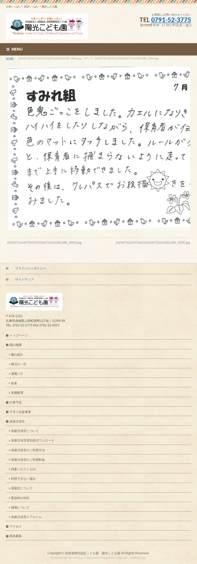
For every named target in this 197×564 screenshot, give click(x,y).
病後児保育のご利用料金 (28, 460)
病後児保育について (25, 431)
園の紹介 (17, 354)
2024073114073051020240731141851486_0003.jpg (44, 243)
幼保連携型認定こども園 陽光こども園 (92, 553)
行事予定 (15, 402)
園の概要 (15, 345)
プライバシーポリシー (30, 268)
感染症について (22, 488)
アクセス (15, 526)
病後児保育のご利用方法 (28, 450)
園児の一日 (18, 364)
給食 (14, 383)
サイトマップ (24, 279)
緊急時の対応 (20, 498)
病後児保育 (17, 421)
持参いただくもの (23, 469)
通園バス (17, 373)
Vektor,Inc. (122, 558)
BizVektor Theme (99, 558)
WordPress (75, 558)
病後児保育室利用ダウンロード (32, 440)
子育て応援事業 (20, 412)
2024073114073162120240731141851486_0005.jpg (152, 243)
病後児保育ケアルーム (26, 517)
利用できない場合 (23, 479)
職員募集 (15, 536)
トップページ (18, 335)
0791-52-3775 (171, 19)
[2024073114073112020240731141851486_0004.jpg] (98, 148)
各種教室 (17, 392)
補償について (20, 507)
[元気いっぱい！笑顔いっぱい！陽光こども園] (47, 33)
